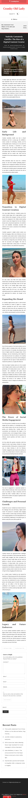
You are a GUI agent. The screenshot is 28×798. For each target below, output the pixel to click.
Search (11, 13)
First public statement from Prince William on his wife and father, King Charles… (15, 731)
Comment (6, 662)
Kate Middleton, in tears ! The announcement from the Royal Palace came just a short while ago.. (14, 754)
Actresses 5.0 (7, 64)
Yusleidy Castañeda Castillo (10, 66)
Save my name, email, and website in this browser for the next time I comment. (13, 694)
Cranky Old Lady (14, 8)
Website (5, 687)
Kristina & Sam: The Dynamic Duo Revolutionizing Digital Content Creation (21, 648)
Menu (15, 19)
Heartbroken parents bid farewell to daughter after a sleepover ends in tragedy (15, 763)
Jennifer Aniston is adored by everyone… (13, 738)
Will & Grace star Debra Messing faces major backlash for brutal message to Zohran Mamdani (14, 745)
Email (5, 681)
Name (5, 676)
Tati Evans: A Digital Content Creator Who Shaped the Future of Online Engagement (9, 648)
